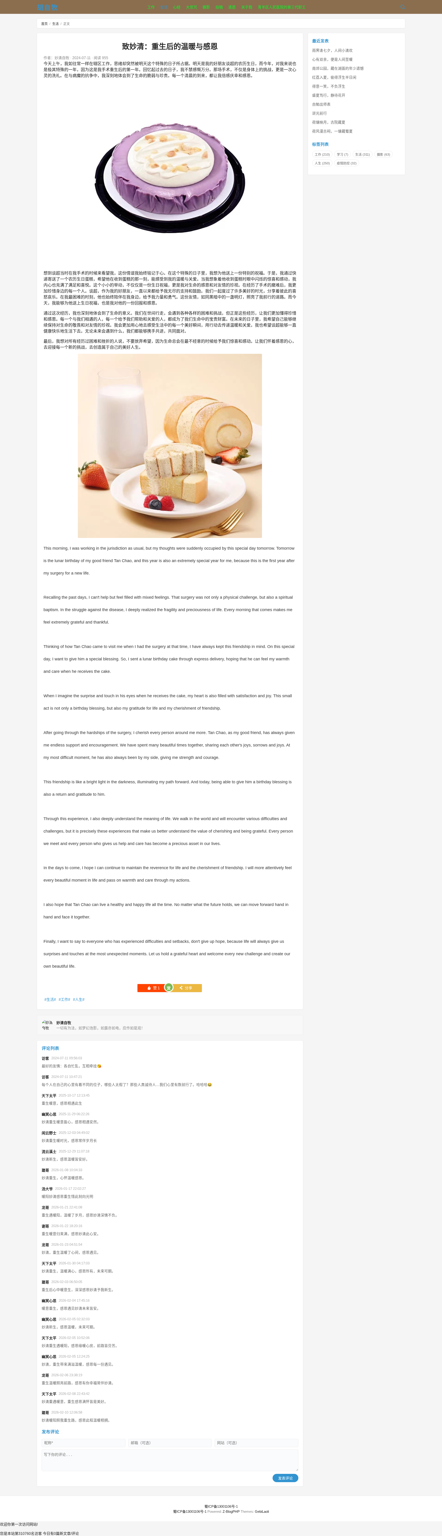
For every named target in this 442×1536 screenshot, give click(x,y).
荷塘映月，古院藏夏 (328, 122)
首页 (44, 24)
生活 (164, 7)
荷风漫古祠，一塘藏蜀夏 (332, 131)
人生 (78, 1000)
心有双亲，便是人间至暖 (332, 59)
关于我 (246, 7)
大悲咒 (191, 7)
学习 (342, 154)
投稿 (219, 7)
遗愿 (232, 7)
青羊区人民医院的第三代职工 (282, 7)
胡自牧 (47, 7)
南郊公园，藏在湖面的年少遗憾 (338, 68)
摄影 (206, 7)
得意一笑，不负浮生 (328, 86)
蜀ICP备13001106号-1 (221, 1506)
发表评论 (285, 1478)
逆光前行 (319, 113)
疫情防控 (347, 163)
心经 (176, 7)
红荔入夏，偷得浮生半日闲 (334, 77)
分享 (185, 988)
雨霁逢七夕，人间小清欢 (332, 50)
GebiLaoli (262, 1511)
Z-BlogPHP (231, 1511)
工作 (151, 7)
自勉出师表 (321, 104)
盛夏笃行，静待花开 (328, 95)
